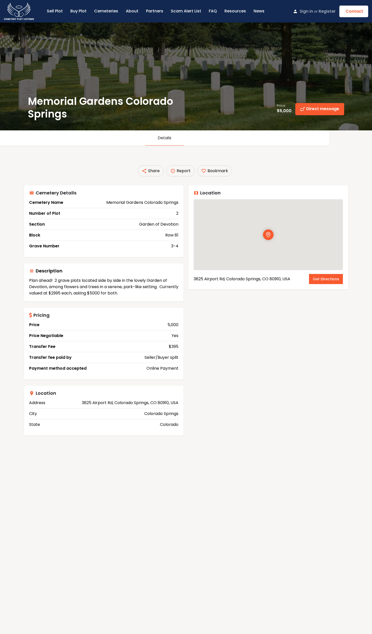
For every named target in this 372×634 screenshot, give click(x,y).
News (259, 11)
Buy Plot (78, 11)
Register (327, 11)
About (132, 11)
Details (164, 138)
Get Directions (326, 279)
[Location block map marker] (268, 234)
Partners (154, 11)
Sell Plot (55, 11)
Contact (354, 11)
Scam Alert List (186, 11)
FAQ (213, 11)
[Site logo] (19, 10)
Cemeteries (106, 11)
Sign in (306, 11)
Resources (235, 11)
